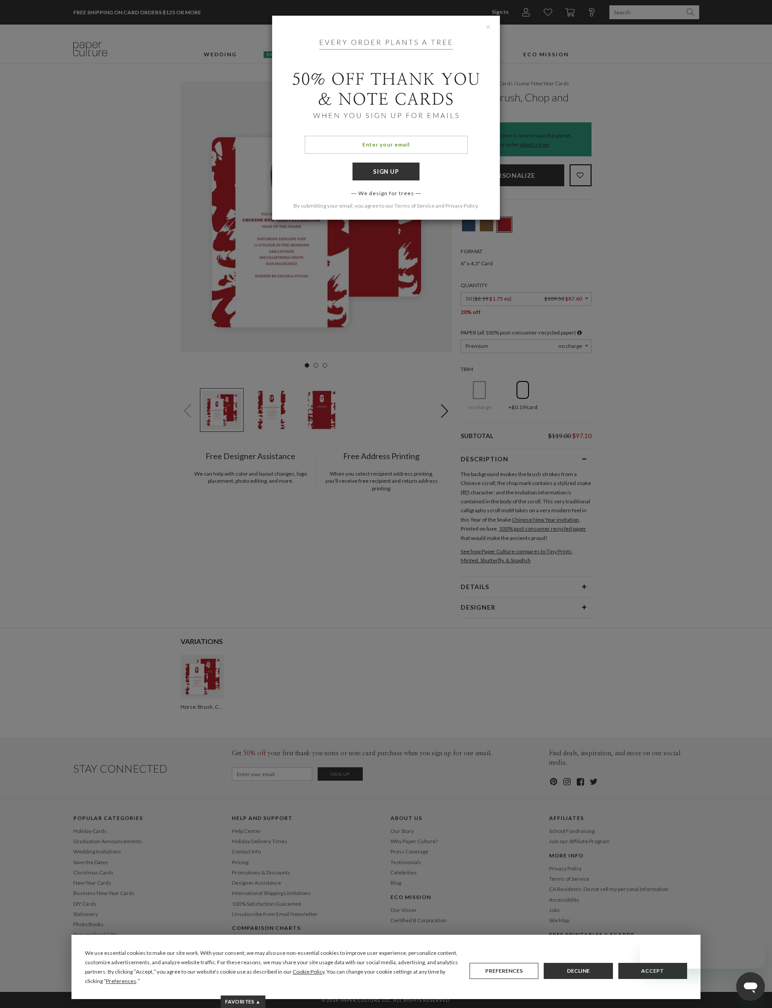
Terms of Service (414, 205)
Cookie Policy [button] (308, 971)
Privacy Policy (461, 205)
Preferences (504, 970)
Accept (652, 970)
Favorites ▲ (242, 1001)
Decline (578, 970)
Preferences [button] (121, 981)
